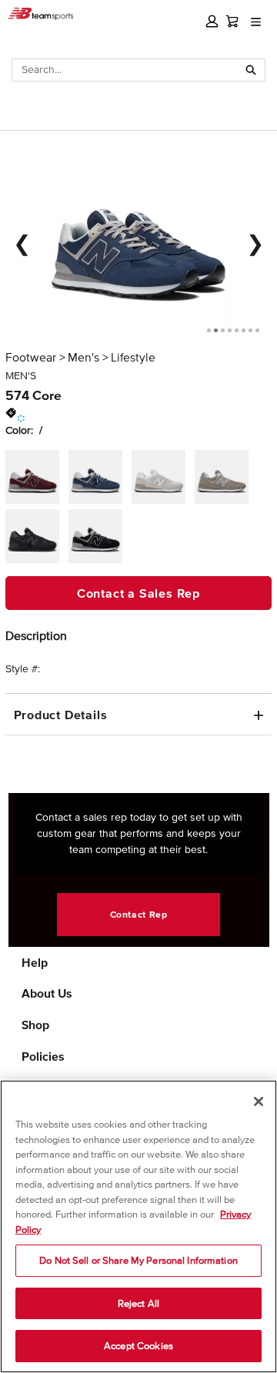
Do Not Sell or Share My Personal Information (138, 1260)
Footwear (30, 357)
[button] (212, 21)
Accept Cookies (138, 1345)
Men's (83, 357)
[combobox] (125, 70)
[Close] (258, 1101)
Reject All (138, 1303)
